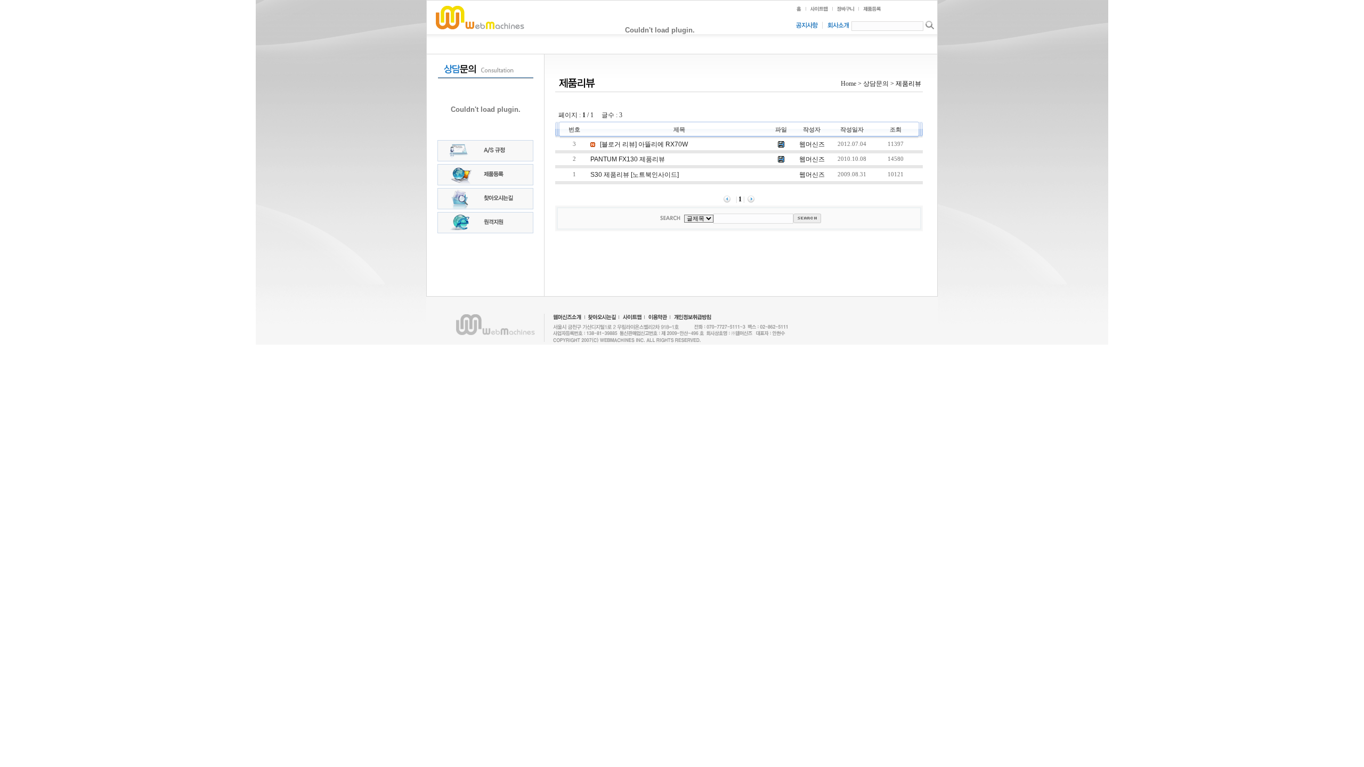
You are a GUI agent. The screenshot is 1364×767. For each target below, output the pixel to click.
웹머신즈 (812, 144)
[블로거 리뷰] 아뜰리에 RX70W (643, 144)
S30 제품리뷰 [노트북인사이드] (634, 174)
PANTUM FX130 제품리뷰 (627, 159)
